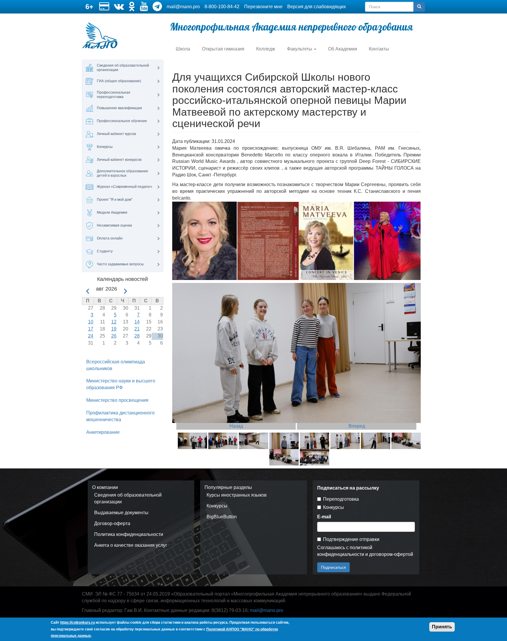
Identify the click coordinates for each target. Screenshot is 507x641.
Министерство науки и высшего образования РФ (120, 384)
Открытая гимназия (223, 48)
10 (90, 321)
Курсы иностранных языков (237, 494)
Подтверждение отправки (351, 539)
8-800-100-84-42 (222, 6)
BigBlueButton (222, 516)
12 (113, 321)
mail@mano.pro (183, 6)
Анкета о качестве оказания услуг (130, 545)
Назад (236, 426)
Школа (183, 48)
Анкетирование (103, 432)
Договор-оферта (112, 523)
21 (137, 328)
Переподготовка (341, 499)
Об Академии (342, 48)
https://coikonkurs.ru (77, 622)
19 (113, 328)
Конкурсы (217, 505)
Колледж (265, 48)
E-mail (324, 516)
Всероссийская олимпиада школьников (115, 365)
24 (90, 335)
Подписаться (333, 567)
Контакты (379, 48)
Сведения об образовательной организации (128, 498)
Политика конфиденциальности (128, 534)
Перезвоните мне (263, 6)
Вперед (357, 426)
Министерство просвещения (117, 400)
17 (90, 328)
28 (137, 335)
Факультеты (300, 48)
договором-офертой (391, 554)
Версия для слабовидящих (316, 6)
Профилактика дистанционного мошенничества (120, 416)
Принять (442, 626)
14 (137, 321)
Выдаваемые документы (121, 512)
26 (113, 335)
